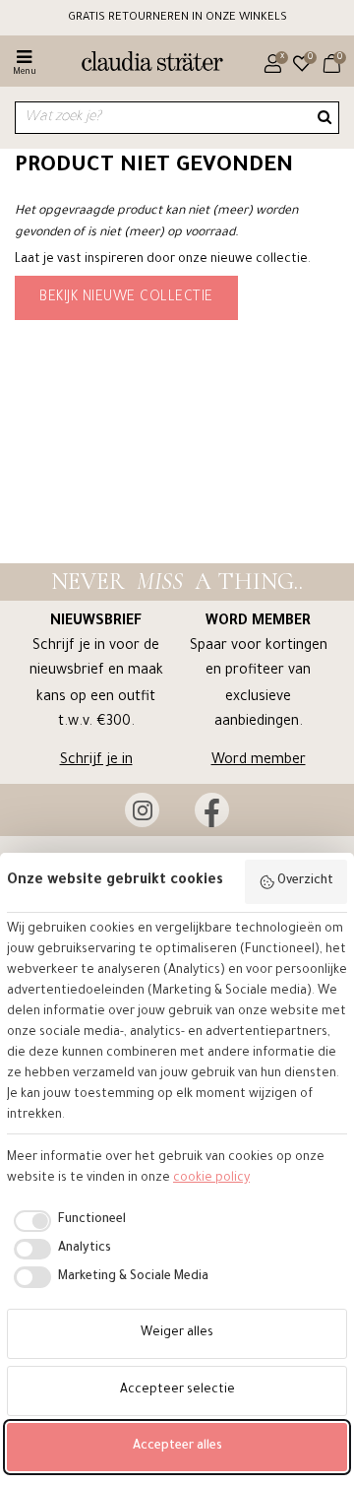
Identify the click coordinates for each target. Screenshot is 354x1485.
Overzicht (305, 881)
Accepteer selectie (177, 1390)
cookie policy (211, 1179)
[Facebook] (212, 810)
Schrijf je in (96, 761)
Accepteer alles (177, 1446)
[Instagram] (142, 810)
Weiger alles (177, 1333)
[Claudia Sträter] (144, 64)
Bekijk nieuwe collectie (126, 298)
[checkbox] (66, 1221)
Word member (258, 761)
